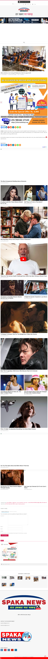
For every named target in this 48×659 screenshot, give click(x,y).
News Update (11, 74)
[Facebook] (2, 127)
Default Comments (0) (5, 511)
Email (2, 528)
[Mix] (15, 127)
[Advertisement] (24, 32)
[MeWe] (13, 127)
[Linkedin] (6, 127)
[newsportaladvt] (24, 78)
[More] (20, 127)
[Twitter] (4, 127)
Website (2, 531)
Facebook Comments (13, 511)
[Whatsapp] (18, 127)
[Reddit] (11, 127)
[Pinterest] (9, 127)
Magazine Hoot (25, 656)
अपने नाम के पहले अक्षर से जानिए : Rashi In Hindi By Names (15, 504)
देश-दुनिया (15, 74)
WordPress (32, 656)
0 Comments (22, 74)
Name (2, 526)
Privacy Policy (16, 656)
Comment (2, 515)
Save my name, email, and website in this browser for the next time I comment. (14, 533)
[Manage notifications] (45, 656)
